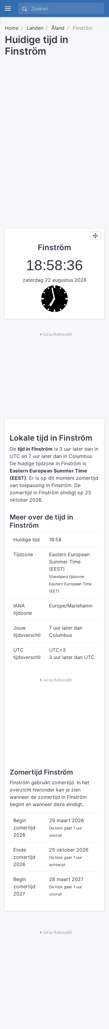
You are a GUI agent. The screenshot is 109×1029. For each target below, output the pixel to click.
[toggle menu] (7, 8)
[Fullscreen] (95, 235)
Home (11, 28)
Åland (57, 28)
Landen (35, 28)
